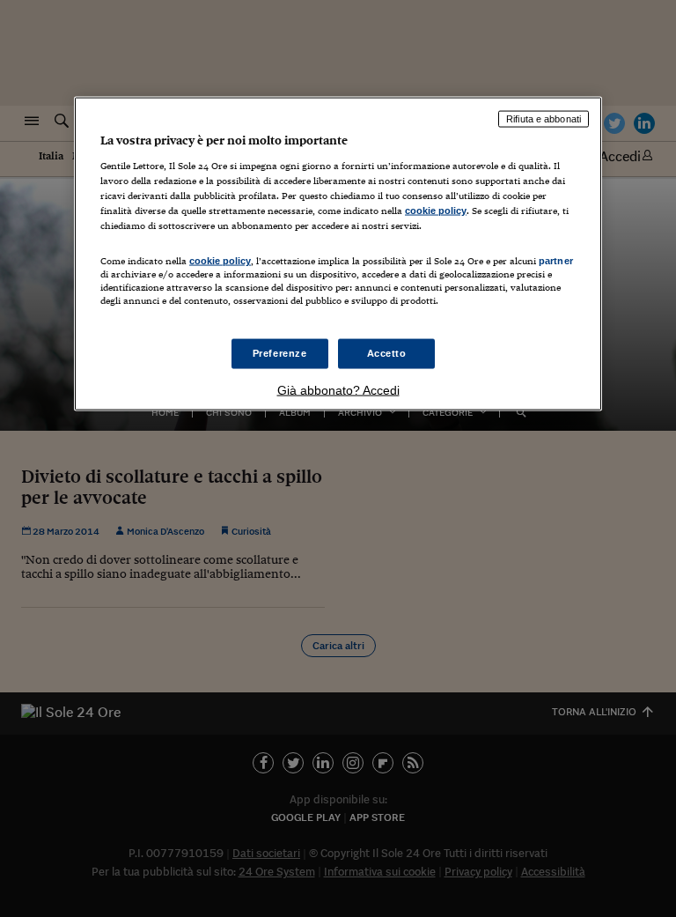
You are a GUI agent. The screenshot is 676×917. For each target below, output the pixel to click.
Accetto (387, 353)
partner (556, 260)
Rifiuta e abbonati (543, 119)
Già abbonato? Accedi (338, 390)
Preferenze (280, 353)
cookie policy (436, 209)
